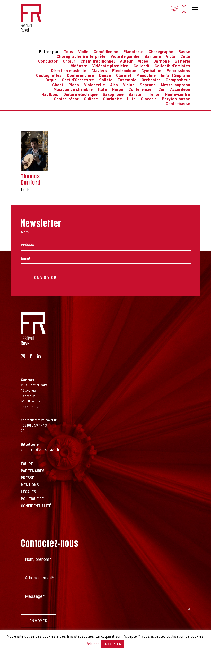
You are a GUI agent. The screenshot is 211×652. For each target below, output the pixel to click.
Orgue (51, 79)
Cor (161, 89)
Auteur (126, 61)
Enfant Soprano (175, 75)
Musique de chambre (73, 89)
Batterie (182, 61)
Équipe (27, 463)
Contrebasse (178, 103)
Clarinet (123, 75)
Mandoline (146, 75)
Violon (129, 84)
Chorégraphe (160, 51)
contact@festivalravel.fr (39, 419)
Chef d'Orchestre (78, 79)
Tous (68, 51)
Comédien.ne (106, 51)
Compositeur (178, 79)
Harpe (117, 89)
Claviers (99, 70)
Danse (105, 75)
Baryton (136, 94)
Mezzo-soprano (175, 84)
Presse (27, 477)
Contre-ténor (66, 99)
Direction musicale (68, 70)
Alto (114, 84)
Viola (170, 56)
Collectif (142, 65)
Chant (57, 84)
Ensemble (127, 79)
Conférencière (80, 75)
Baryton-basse (176, 99)
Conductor (48, 61)
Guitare (91, 99)
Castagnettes (49, 75)
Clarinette (112, 99)
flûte (102, 89)
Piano (73, 84)
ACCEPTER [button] (112, 643)
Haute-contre (177, 94)
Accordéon (180, 89)
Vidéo (143, 61)
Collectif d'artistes (172, 65)
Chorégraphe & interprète (81, 56)
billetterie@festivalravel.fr (40, 449)
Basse (184, 51)
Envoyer (38, 621)
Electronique (124, 70)
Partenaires (33, 470)
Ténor (154, 94)
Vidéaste (79, 65)
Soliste (105, 79)
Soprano (148, 84)
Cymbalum (151, 70)
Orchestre (151, 79)
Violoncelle (94, 84)
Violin (83, 51)
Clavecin (149, 99)
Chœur (69, 61)
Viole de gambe (125, 56)
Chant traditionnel (98, 61)
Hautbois (49, 94)
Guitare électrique (80, 94)
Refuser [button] (92, 643)
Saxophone (113, 94)
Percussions (178, 70)
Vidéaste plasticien (110, 65)
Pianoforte (133, 51)
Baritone (153, 56)
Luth (131, 99)
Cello (185, 56)
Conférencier (140, 89)
